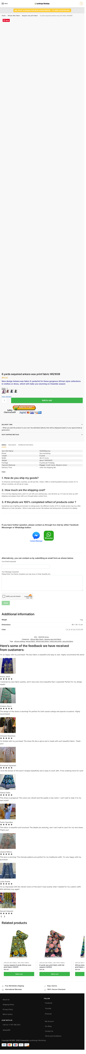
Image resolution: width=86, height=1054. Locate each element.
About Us (6, 999)
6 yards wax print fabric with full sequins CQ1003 (51, 966)
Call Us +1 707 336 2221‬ (11, 1024)
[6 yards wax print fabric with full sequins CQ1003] (54, 944)
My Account (49, 1020)
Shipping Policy (8, 1004)
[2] (7, 391)
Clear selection (6, 396)
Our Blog (48, 1025)
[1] (3, 391)
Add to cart (47, 400)
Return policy (7, 1013)
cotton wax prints (56, 641)
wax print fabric (67, 641)
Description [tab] (12, 445)
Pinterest (48, 1013)
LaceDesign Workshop (37, 1040)
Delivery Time (7, 424)
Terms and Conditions (53, 1035)
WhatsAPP (6, 1029)
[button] (81, 3)
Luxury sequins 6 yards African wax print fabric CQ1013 (17, 966)
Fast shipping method (10, 434)
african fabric (30, 641)
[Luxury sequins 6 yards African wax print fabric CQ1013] (19, 944)
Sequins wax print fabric (30, 15)
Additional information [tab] (25, 445)
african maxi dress (42, 641)
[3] (11, 391)
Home (4, 15)
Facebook (48, 1002)
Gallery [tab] (4, 445)
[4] (15, 391)
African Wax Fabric (14, 15)
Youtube (48, 1007)
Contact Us (49, 1030)
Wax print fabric (23, 962)
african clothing (19, 641)
